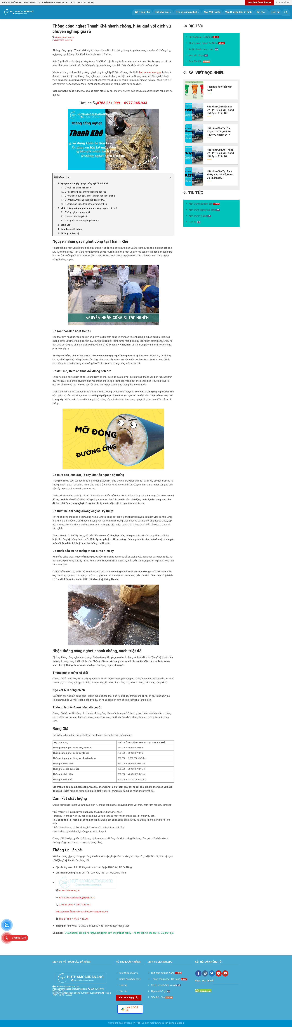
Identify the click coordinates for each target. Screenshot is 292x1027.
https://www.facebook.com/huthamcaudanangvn (82, 911)
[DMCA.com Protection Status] (203, 990)
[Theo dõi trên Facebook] (277, 3)
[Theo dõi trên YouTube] (288, 3)
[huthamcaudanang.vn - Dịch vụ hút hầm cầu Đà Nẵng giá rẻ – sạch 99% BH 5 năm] (18, 12)
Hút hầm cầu (162, 12)
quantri (68, 40)
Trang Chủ (144, 12)
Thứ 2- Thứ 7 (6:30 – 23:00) (73, 918)
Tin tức (260, 12)
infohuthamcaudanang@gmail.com (77, 897)
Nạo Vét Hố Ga (212, 12)
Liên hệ (275, 12)
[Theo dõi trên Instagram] (205, 973)
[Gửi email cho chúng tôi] (282, 3)
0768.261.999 (65, 904)
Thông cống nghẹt (186, 12)
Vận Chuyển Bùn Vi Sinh (238, 12)
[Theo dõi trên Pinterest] (285, 3)
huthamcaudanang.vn (150, 72)
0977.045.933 (83, 904)
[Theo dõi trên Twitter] (279, 3)
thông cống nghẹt (64, 37)
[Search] (286, 12)
